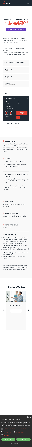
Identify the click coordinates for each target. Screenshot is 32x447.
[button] (16, 444)
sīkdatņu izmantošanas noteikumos (21, 425)
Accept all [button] (8, 439)
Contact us (22, 112)
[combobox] (28, 417)
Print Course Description (17, 29)
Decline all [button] (23, 439)
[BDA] (6, 2)
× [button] (30, 417)
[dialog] (16, 431)
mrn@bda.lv (23, 269)
